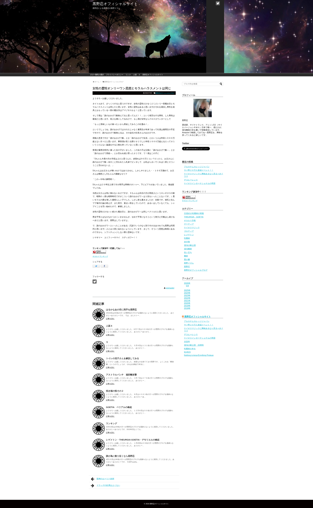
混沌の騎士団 (190, 245)
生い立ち (188, 252)
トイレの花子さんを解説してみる (122, 358)
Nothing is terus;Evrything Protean (199, 355)
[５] (99, 347)
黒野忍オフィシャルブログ (165, 93)
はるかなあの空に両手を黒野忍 (121, 309)
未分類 (187, 242)
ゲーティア (189, 224)
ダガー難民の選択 (97, 75)
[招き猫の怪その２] (99, 396)
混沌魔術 (188, 249)
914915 (187, 352)
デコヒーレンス (191, 180)
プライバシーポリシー (114, 75)
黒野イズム (189, 263)
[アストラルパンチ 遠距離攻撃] (99, 380)
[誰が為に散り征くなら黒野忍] (99, 461)
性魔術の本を (190, 349)
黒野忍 (187, 267)
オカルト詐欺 (190, 220)
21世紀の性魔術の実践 (194, 213)
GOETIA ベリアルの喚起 (119, 407)
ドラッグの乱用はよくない (108, 485)
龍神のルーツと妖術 (105, 479)
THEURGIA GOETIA (193, 217)
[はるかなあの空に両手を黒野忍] (99, 314)
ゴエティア (189, 231)
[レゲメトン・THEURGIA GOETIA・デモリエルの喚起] (99, 445)
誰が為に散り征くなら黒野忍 (120, 456)
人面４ (109, 326)
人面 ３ (136, 75)
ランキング (111, 423)
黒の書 (187, 259)
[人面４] (99, 331)
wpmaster (170, 288)
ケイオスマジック (192, 228)
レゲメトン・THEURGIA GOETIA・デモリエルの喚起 (132, 440)
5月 (187, 286)
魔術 (186, 256)
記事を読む (110, 319)
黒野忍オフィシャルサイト (115, 4)
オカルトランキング (100, 256)
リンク (128, 75)
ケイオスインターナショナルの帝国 (199, 183)
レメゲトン (189, 235)
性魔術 (187, 238)
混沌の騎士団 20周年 (194, 345)
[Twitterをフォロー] (218, 3)
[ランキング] (99, 428)
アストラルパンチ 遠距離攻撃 (121, 374)
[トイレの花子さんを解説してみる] (99, 363)
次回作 (187, 342)
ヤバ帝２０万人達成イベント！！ (198, 170)
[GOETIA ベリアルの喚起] (99, 412)
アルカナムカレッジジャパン (196, 167)
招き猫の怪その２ (115, 391)
